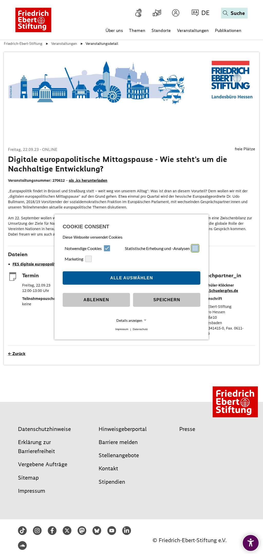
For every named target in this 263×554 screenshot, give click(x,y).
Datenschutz (140, 329)
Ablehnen (96, 300)
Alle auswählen (131, 278)
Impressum (121, 329)
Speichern (166, 300)
